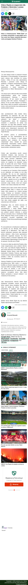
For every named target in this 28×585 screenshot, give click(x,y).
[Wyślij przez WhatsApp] (6, 13)
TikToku (4, 342)
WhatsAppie (5, 338)
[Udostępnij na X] (9, 13)
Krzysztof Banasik (14, 9)
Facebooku (14, 338)
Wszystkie (4, 350)
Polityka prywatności (21, 584)
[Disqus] (14, 543)
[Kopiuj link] (13, 13)
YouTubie (22, 338)
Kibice (7, 10)
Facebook (4, 322)
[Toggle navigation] (2, 1)
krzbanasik (10, 319)
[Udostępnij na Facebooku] (2, 13)
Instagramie (14, 340)
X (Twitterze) (5, 340)
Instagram (17, 318)
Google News (5, 336)
